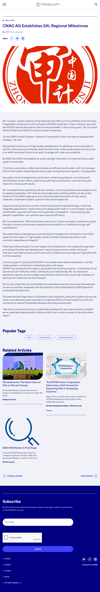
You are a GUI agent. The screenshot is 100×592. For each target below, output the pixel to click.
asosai (29, 337)
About (7, 577)
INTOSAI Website (12, 583)
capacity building (45, 337)
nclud (95, 565)
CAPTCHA (9, 529)
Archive (8, 558)
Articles (8, 565)
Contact (8, 571)
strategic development (65, 337)
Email (6, 515)
